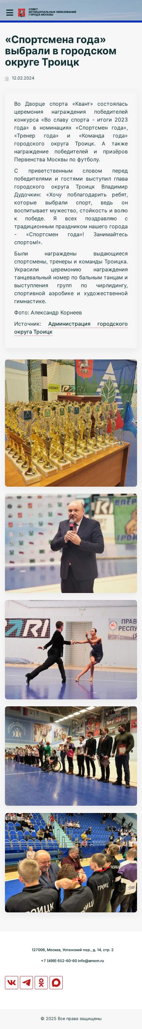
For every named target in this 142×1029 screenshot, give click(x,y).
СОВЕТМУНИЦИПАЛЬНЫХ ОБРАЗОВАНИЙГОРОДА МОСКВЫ (52, 12)
